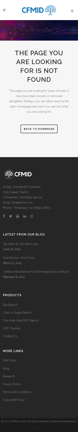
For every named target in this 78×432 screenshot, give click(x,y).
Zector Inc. (39, 428)
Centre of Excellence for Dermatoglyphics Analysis (36, 271)
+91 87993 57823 (39, 207)
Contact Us (10, 336)
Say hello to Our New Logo (20, 244)
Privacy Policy (12, 384)
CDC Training (11, 328)
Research (9, 376)
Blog (6, 368)
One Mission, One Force (18, 257)
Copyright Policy (14, 399)
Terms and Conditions (17, 392)
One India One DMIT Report (21, 320)
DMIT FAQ (9, 360)
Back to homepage (39, 128)
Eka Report (10, 304)
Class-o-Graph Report (17, 312)
